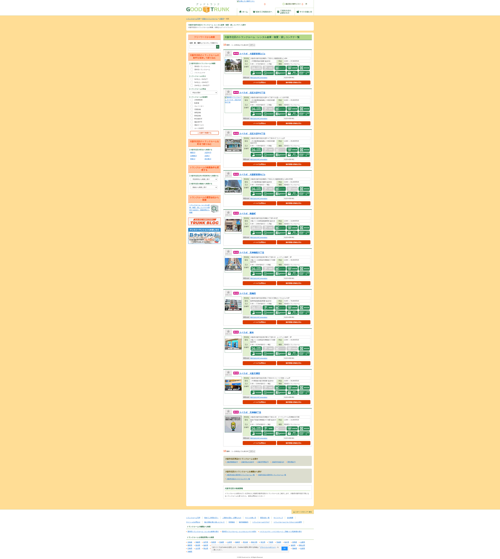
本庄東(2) (208, 159)
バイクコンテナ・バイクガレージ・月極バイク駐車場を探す (281, 531)
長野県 (190, 545)
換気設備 (197, 112)
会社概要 (290, 518)
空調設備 (197, 109)
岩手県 (205, 542)
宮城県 (221, 542)
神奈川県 (254, 542)
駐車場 (196, 103)
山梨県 (302, 542)
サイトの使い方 (250, 518)
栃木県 (286, 542)
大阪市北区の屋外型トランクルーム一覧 (272, 475)
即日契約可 (198, 119)
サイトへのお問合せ (193, 522)
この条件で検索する (204, 133)
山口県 (197, 548)
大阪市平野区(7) (263, 462)
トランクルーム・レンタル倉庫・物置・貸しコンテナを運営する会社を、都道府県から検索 (199, 209)
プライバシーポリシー (268, 547)
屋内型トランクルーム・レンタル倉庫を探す (203, 531)
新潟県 (197, 545)
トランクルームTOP (193, 19)
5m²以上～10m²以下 (201, 82)
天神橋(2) (193, 156)
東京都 (245, 542)
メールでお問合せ (259, 82)
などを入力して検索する (204, 43)
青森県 (197, 542)
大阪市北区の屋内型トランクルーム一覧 (241, 475)
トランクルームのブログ (261, 522)
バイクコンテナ (199, 73)
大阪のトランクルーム (210, 19)
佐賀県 (302, 548)
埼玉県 (263, 542)
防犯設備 (197, 116)
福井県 (205, 545)
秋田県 (213, 542)
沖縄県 (190, 551)
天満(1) (207, 156)
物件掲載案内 (243, 522)
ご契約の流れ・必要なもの (231, 518)
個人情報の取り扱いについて (214, 522)
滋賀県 (293, 545)
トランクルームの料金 (198, 89)
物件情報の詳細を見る (293, 82)
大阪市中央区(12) (278, 462)
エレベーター (199, 106)
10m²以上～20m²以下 (202, 85)
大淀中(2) (208, 152)
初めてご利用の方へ (211, 518)
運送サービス (199, 125)
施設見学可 (198, 122)
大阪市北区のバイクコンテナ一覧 (238, 479)
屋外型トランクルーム (202, 69)
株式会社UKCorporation (258, 78)
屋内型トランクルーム (202, 66)
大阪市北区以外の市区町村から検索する (204, 176)
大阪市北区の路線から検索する (201, 184)
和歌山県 (302, 545)
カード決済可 (199, 128)
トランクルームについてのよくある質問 (288, 522)
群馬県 (294, 542)
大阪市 (221, 19)
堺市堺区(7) (291, 462)
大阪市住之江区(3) (247, 462)
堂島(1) (192, 159)
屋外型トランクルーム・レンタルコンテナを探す (239, 531)
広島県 (190, 548)
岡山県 (205, 548)
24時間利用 (198, 100)
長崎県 (294, 548)
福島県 (237, 542)
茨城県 (278, 542)
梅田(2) (192, 152)
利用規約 (232, 522)
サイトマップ (278, 518)
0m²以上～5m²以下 (201, 79)
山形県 (229, 542)
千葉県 (270, 542)
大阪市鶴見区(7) (232, 462)
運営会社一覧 (265, 518)
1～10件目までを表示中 (240, 45)
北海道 (190, 542)
